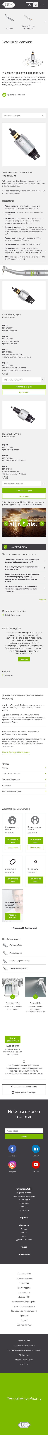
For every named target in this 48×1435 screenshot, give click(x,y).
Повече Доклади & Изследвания (15, 752)
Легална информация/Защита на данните (24, 1350)
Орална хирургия (24, 1287)
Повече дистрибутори (13, 1039)
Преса (24, 1247)
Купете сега (24, 392)
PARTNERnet (24, 1254)
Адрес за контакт (12, 916)
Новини (24, 1232)
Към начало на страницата (25, 1087)
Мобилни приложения (24, 1360)
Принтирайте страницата (25, 1092)
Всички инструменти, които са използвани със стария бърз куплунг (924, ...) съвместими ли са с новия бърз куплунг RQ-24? (22, 578)
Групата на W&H (24, 1189)
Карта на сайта (24, 1341)
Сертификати (24, 1210)
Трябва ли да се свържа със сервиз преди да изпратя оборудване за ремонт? (22, 560)
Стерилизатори (24, 1292)
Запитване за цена (24, 387)
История (24, 1207)
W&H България (24, 1200)
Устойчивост (24, 1203)
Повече (42, 599)
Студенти (24, 1225)
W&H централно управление (24, 1196)
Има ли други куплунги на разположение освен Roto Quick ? (21, 568)
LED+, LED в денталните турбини (24, 1311)
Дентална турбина (24, 1273)
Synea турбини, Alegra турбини (24, 1301)
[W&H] (8, 4)
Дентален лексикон (23, 1239)
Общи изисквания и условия (24, 1345)
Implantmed (24, 1315)
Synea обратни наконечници (24, 1306)
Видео (24, 1236)
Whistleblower (24, 1355)
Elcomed (24, 1320)
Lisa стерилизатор (24, 1325)
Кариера (24, 1217)
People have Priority (24, 1193)
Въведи (24, 1136)
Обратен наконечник (24, 1278)
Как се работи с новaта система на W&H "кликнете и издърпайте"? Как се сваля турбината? (21, 588)
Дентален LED (24, 1297)
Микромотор (24, 1283)
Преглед (24, 1229)
